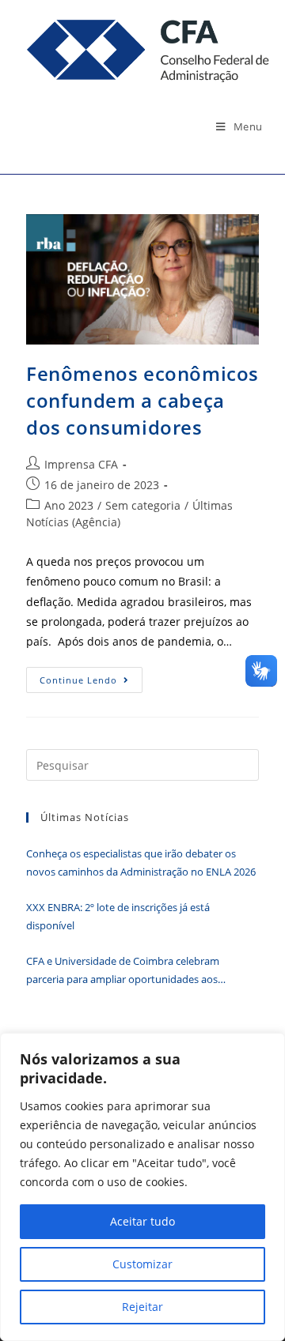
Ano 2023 (68, 505)
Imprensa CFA (81, 464)
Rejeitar (142, 1306)
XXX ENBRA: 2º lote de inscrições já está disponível (118, 916)
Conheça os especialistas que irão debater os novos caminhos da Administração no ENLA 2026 (142, 862)
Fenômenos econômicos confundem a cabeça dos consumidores (142, 399)
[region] (142, 1187)
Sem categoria (142, 505)
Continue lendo (91, 682)
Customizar (142, 1263)
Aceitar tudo (142, 1221)
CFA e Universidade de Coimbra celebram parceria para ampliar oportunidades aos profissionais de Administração (122, 971)
